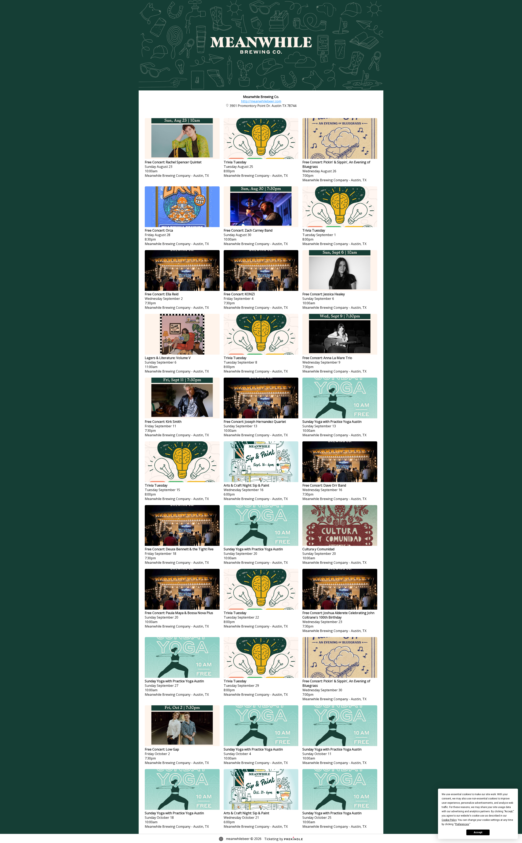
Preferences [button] (462, 824)
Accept (478, 832)
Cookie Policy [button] (449, 820)
